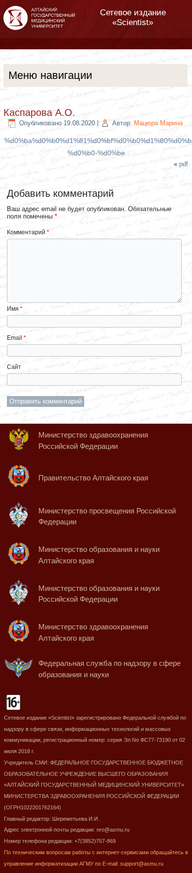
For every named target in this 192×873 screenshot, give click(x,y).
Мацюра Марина (158, 123)
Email (16, 337)
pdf (183, 164)
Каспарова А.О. (39, 112)
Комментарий (28, 232)
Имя (15, 308)
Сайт (14, 367)
